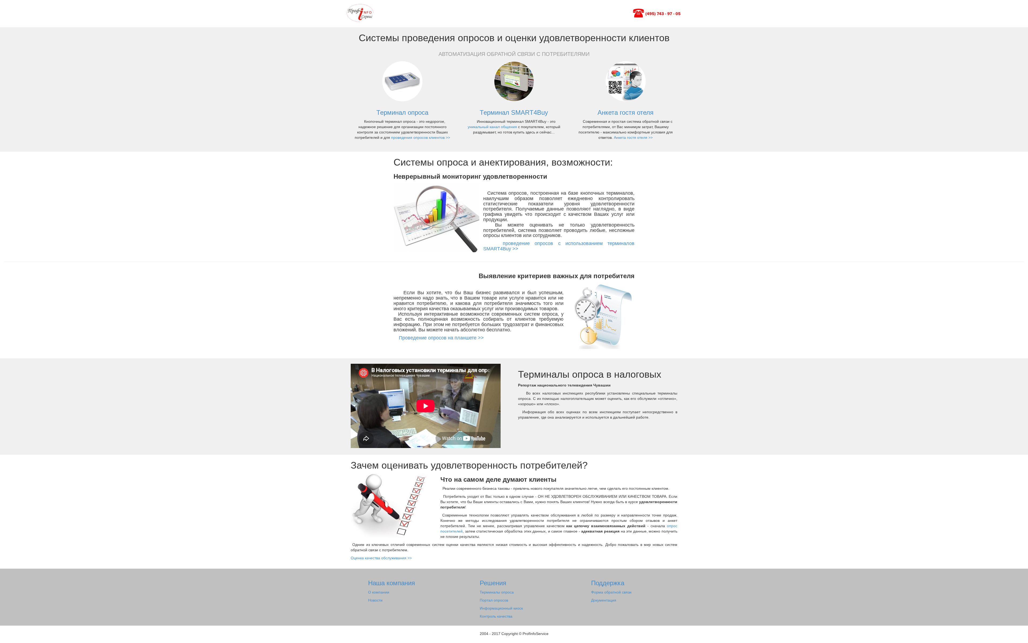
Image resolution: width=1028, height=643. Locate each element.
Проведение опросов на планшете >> (439, 337)
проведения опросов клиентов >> (420, 137)
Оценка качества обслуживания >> (381, 558)
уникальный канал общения (493, 127)
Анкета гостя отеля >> (633, 137)
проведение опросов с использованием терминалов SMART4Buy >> (558, 246)
